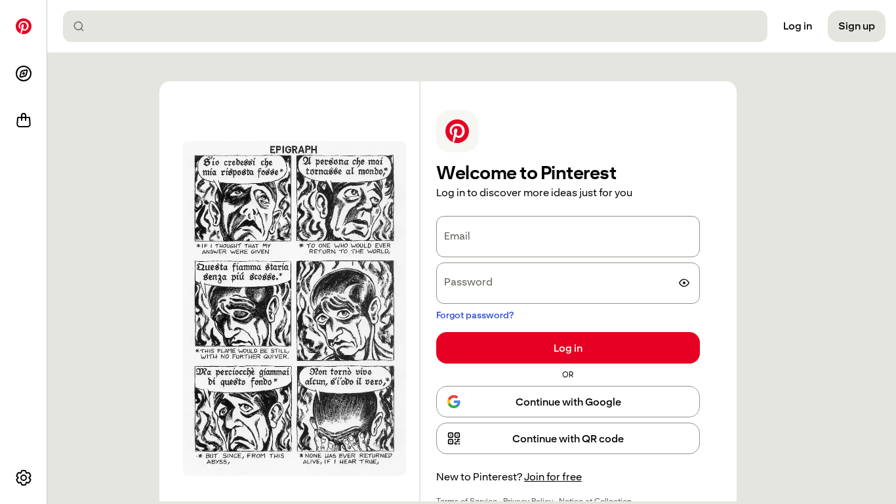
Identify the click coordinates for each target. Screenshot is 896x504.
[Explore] (23, 73)
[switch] (684, 283)
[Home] (23, 26)
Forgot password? (475, 315)
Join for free (553, 477)
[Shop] (23, 120)
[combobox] (420, 26)
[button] (568, 438)
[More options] (23, 478)
